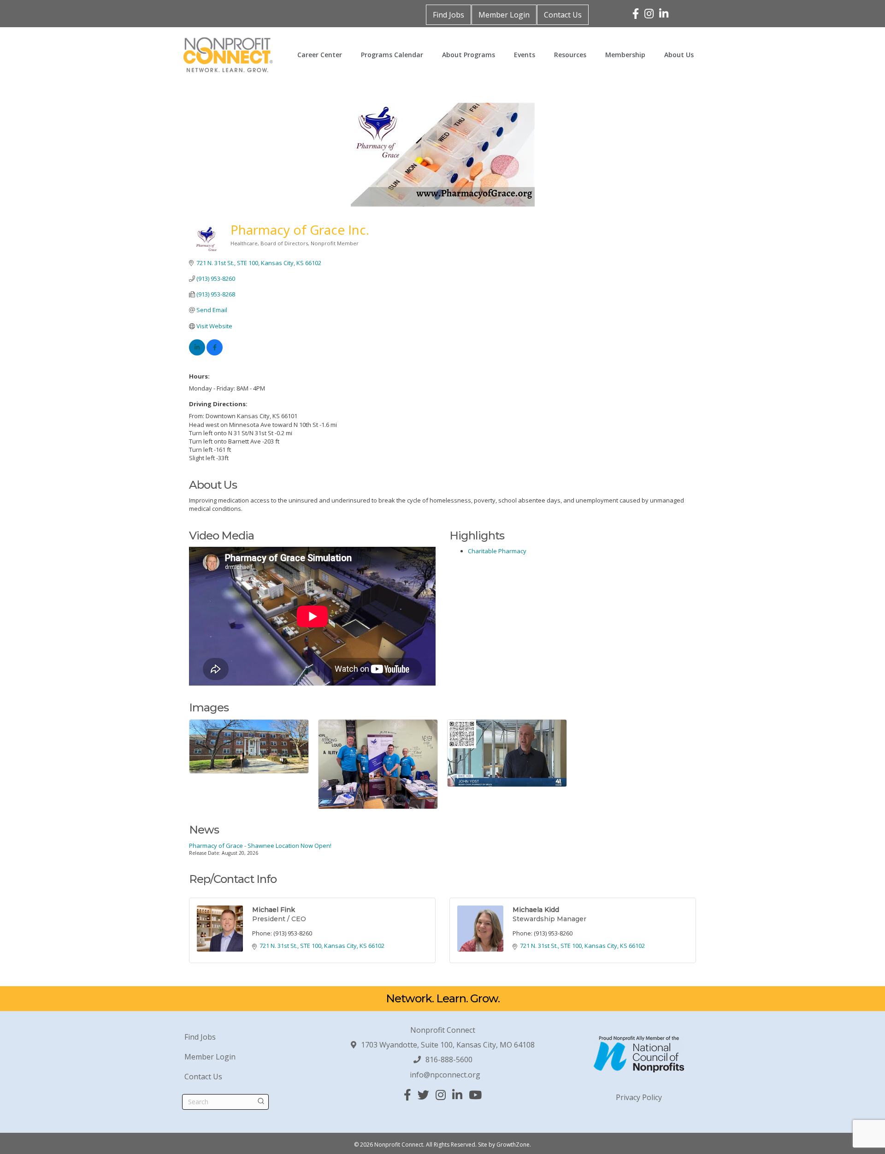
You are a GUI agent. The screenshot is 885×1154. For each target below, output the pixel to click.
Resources (570, 54)
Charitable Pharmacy (497, 551)
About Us (679, 54)
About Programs (468, 54)
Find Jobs (448, 15)
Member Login (504, 15)
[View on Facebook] (214, 353)
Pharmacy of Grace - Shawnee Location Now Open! (260, 845)
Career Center (319, 54)
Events (524, 54)
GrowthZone (513, 1144)
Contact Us (563, 15)
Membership (625, 54)
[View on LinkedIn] (197, 353)
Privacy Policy (639, 1097)
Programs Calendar (392, 54)
